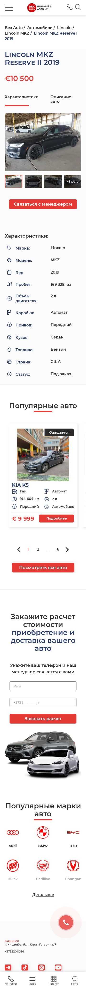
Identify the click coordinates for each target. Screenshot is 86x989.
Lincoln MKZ (17, 33)
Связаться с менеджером (43, 204)
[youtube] (58, 967)
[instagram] (41, 967)
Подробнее (56, 518)
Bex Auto (14, 27)
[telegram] (8, 967)
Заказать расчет (43, 718)
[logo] (39, 7)
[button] (9, 7)
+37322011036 (69, 7)
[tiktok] (25, 967)
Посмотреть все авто (43, 567)
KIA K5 (20, 485)
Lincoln (64, 27)
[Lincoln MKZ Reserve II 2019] (43, 142)
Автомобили (40, 27)
